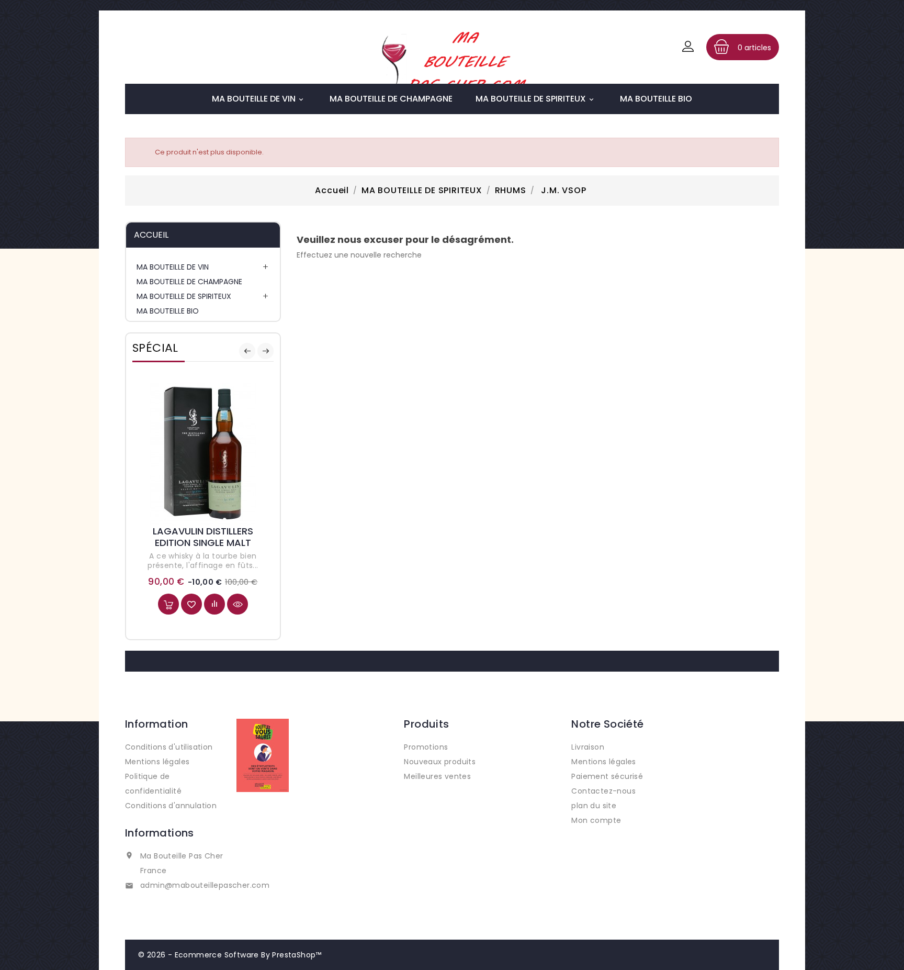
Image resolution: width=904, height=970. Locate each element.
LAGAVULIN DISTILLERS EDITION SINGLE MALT (203, 537)
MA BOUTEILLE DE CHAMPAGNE (391, 99)
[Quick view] (237, 604)
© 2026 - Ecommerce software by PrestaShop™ (230, 955)
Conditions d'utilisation (169, 747)
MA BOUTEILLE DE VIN (258, 99)
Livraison (587, 747)
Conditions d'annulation (171, 805)
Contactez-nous (603, 791)
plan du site (593, 805)
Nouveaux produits (440, 761)
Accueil (151, 235)
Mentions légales (157, 761)
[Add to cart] (168, 604)
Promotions (426, 747)
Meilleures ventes (437, 776)
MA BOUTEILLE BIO (656, 99)
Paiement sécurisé (607, 776)
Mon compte (596, 820)
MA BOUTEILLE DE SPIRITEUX (535, 99)
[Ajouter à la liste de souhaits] (191, 604)
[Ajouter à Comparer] (214, 604)
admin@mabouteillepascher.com (204, 885)
